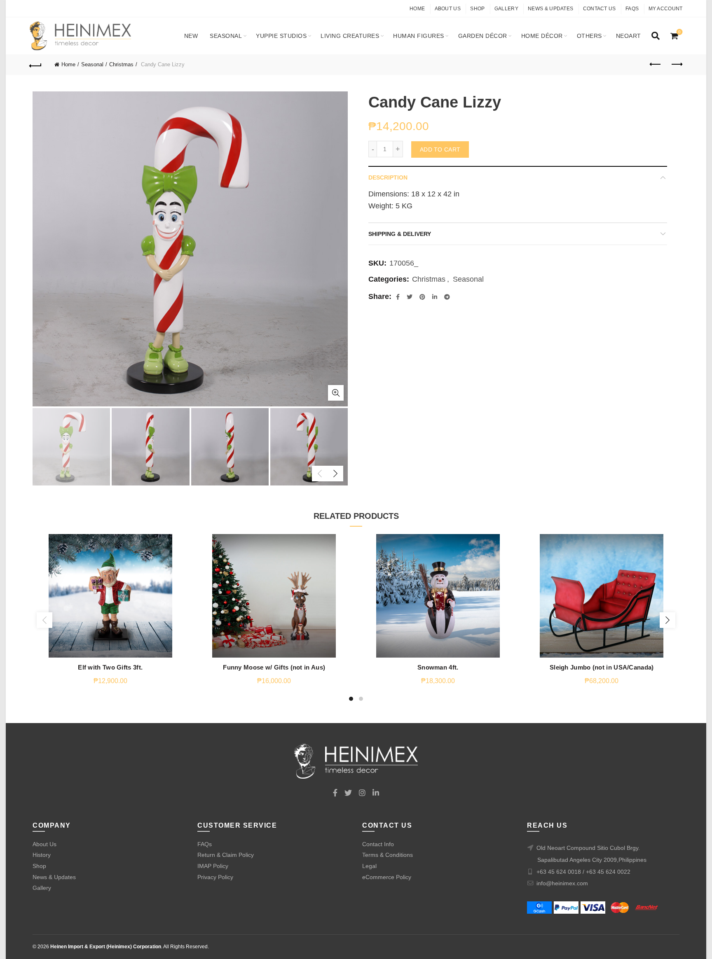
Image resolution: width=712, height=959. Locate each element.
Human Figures (418, 36)
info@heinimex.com (562, 883)
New (191, 36)
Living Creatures (350, 36)
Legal (369, 866)
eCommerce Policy (386, 877)
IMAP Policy (212, 866)
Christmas (121, 64)
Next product (676, 64)
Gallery (506, 9)
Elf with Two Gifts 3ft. (110, 667)
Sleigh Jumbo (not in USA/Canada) (602, 667)
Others (589, 36)
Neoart (628, 36)
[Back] (36, 64)
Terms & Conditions (387, 855)
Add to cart (440, 149)
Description (388, 177)
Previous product (656, 64)
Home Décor (542, 36)
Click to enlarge (336, 393)
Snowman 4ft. (438, 667)
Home (417, 9)
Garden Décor (482, 36)
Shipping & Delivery (399, 234)
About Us (448, 9)
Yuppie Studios (281, 36)
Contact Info (378, 844)
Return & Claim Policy (225, 855)
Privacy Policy (215, 877)
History (42, 855)
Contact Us (599, 9)
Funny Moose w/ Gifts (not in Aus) (274, 667)
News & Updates (550, 9)
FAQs (632, 9)
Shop (477, 9)
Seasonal (226, 36)
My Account (666, 9)
